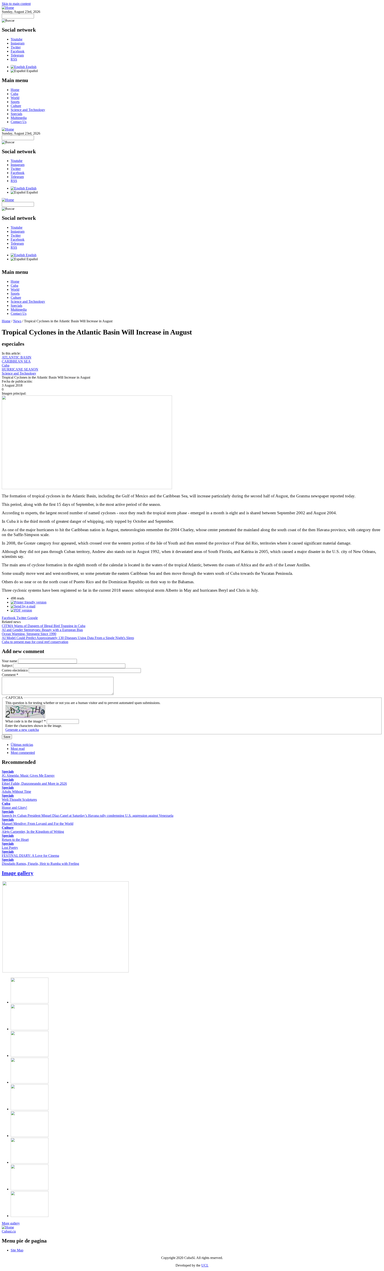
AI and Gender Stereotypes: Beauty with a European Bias (42, 630)
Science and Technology (28, 110)
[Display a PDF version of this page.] (21, 610)
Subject (7, 666)
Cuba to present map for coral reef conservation (35, 642)
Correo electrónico (15, 670)
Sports (15, 102)
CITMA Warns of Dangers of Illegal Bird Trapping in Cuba (43, 626)
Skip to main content (16, 4)
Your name (10, 661)
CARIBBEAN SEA (16, 361)
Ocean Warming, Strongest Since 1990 (29, 634)
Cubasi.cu (9, 1231)
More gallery (11, 1223)
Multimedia (19, 118)
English (30, 67)
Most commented (23, 753)
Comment (10, 675)
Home (15, 90)
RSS (14, 59)
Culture (16, 106)
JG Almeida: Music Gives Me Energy (28, 775)
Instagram (17, 43)
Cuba (14, 94)
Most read (18, 748)
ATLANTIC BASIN (16, 357)
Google (32, 618)
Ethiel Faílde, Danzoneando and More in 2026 (34, 783)
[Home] (8, 8)
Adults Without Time (16, 791)
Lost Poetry (10, 847)
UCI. (204, 1265)
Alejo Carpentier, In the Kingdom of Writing (33, 831)
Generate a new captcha (22, 730)
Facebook (17, 51)
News (17, 321)
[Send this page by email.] (23, 606)
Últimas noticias (22, 744)
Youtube (16, 39)
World (15, 98)
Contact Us (18, 122)
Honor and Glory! (14, 807)
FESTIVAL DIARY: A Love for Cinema (30, 855)
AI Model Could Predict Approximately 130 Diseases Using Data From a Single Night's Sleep (68, 638)
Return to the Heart (15, 839)
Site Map (17, 1250)
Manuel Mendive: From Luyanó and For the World (37, 823)
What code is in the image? (25, 721)
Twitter (16, 47)
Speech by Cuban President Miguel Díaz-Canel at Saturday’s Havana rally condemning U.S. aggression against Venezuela (87, 815)
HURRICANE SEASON (20, 369)
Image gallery (17, 873)
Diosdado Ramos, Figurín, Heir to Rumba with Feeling (40, 863)
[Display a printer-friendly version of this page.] (28, 602)
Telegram (17, 55)
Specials (16, 114)
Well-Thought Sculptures (19, 799)
